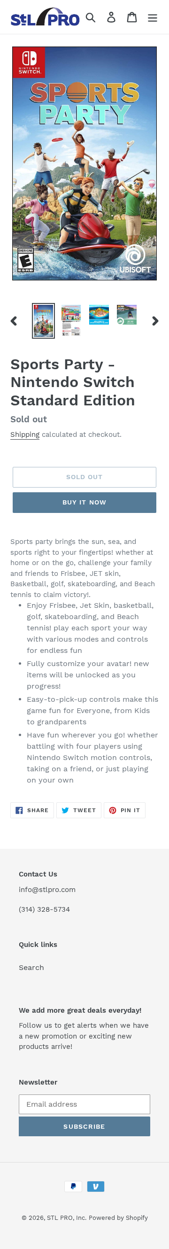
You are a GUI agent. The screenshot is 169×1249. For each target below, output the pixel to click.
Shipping (24, 434)
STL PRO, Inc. (66, 1217)
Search (31, 967)
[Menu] (152, 17)
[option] (43, 321)
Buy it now (84, 502)
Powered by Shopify (118, 1217)
